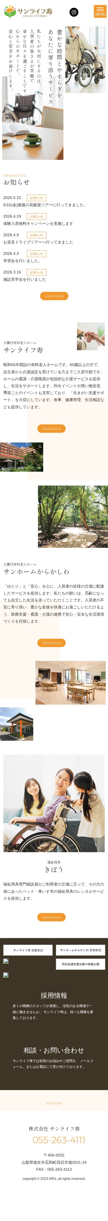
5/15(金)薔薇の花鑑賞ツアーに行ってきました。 (45, 205)
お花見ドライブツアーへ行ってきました (40, 242)
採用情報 (54, 995)
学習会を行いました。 (22, 260)
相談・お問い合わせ (54, 1050)
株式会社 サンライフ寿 (54, 1128)
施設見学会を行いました (24, 279)
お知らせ (36, 198)
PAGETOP (54, 1103)
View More (54, 296)
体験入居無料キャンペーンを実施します (38, 223)
